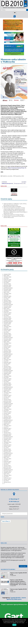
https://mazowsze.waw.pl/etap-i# (17, 168)
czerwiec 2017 (7, 425)
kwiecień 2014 (7, 478)
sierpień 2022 (7, 340)
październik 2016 (8, 437)
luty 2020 (6, 381)
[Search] (27, 10)
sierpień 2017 (7, 423)
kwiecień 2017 (7, 428)
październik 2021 (8, 354)
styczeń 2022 (7, 350)
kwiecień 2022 (7, 346)
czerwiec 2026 (7, 277)
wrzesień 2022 (7, 339)
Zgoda (14, 624)
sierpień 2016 (7, 439)
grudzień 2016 (7, 434)
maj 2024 (6, 311)
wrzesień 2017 (7, 421)
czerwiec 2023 (7, 326)
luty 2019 (6, 398)
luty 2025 (6, 299)
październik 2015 (8, 453)
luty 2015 (6, 464)
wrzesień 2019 (7, 388)
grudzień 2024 (7, 302)
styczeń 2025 (7, 300)
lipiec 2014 (6, 474)
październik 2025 (8, 288)
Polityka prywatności (7, 513)
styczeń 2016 (7, 449)
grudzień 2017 (7, 417)
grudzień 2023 (7, 318)
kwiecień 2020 (7, 379)
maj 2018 (6, 410)
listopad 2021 (7, 353)
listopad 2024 (7, 303)
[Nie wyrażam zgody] (26, 622)
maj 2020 (6, 377)
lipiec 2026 (6, 275)
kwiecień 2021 (7, 362)
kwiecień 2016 (7, 445)
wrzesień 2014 (7, 471)
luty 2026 (6, 282)
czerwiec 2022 (7, 343)
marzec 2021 (7, 364)
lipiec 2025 (6, 292)
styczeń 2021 (7, 366)
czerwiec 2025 (7, 293)
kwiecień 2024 (7, 313)
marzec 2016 (7, 446)
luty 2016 (6, 448)
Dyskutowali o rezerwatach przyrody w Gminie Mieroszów (14, 216)
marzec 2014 (7, 479)
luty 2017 (6, 431)
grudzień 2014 (7, 467)
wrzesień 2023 (7, 322)
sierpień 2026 (7, 274)
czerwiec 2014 (7, 475)
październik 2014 (8, 470)
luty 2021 (6, 365)
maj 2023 (6, 328)
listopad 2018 (7, 402)
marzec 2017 (7, 430)
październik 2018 (8, 403)
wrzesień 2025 (7, 289)
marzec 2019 (7, 397)
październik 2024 (8, 304)
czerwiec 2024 (7, 310)
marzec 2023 (7, 330)
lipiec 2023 (6, 325)
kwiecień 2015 (7, 461)
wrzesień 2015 (7, 454)
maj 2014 (6, 476)
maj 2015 (6, 460)
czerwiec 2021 (7, 359)
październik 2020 (8, 370)
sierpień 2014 (7, 472)
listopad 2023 (7, 319)
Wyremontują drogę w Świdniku (12, 206)
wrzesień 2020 (7, 372)
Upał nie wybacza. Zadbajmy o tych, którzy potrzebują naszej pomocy (15, 204)
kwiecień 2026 (7, 280)
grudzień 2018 (7, 401)
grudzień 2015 (7, 450)
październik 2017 (8, 420)
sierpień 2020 (7, 373)
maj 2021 (6, 361)
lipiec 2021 (6, 358)
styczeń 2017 (7, 432)
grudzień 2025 (7, 285)
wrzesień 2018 (7, 405)
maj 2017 (6, 427)
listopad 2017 (7, 419)
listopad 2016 (7, 435)
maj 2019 (6, 394)
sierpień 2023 (7, 324)
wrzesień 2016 (7, 438)
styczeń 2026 (7, 284)
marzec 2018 (7, 413)
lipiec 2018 (6, 408)
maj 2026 (6, 278)
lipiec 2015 (6, 457)
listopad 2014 (7, 468)
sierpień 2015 (7, 456)
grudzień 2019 (7, 384)
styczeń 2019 (7, 399)
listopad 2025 (7, 286)
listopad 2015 (7, 452)
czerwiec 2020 (7, 376)
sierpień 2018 (7, 406)
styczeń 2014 (7, 482)
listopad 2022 (7, 336)
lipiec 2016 (6, 441)
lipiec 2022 (6, 342)
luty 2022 (6, 348)
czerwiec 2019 (7, 392)
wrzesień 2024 (7, 306)
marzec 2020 (7, 380)
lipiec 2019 (6, 391)
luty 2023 (6, 332)
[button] (14, 12)
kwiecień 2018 (7, 412)
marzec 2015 (7, 463)
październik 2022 (8, 337)
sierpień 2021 (7, 357)
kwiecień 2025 (7, 296)
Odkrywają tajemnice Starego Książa (14, 215)
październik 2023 (8, 321)
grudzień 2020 (7, 368)
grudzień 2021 (7, 351)
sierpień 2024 (7, 307)
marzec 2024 (7, 314)
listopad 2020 (7, 369)
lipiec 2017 (6, 424)
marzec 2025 (7, 297)
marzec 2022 (7, 347)
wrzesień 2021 (7, 355)
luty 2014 (6, 481)
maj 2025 (6, 295)
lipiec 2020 (6, 375)
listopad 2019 (7, 386)
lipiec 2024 (6, 308)
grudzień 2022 (7, 335)
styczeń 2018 (7, 416)
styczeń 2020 (7, 383)
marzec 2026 (7, 281)
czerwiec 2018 (7, 409)
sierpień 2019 (7, 390)
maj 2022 (6, 344)
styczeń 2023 (7, 333)
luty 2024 (6, 315)
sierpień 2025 (7, 291)
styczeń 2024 (7, 317)
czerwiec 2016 (7, 442)
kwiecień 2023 (7, 329)
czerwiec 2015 (7, 459)
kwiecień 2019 (7, 395)
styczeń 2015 (7, 465)
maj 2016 (6, 443)
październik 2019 (8, 387)
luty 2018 (6, 415)
